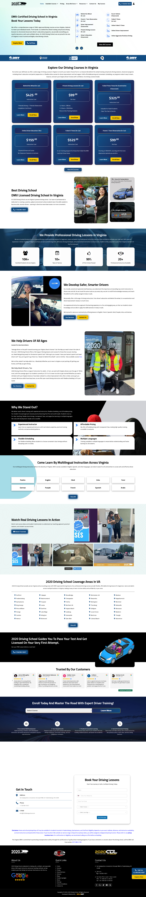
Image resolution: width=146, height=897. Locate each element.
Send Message (102, 817)
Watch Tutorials (20, 531)
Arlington (44, 615)
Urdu (98, 480)
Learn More (20, 114)
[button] (133, 680)
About (58, 880)
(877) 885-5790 (76, 842)
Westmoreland (45, 598)
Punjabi (48, 487)
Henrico (18, 618)
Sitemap (59, 882)
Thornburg (94, 605)
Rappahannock (120, 598)
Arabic (123, 487)
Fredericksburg (20, 598)
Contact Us (92, 3)
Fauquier (43, 602)
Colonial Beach (95, 618)
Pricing (62, 3)
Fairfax (68, 602)
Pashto (22, 480)
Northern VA (69, 605)
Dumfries (43, 608)
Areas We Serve (71, 3)
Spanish (98, 487)
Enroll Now (33, 114)
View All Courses (73, 169)
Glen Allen (69, 618)
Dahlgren (93, 608)
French (73, 487)
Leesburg (68, 612)
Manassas (119, 608)
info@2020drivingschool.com (27, 813)
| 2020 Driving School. (72, 892)
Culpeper (43, 595)
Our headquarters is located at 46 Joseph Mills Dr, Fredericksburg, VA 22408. (114, 867)
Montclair (118, 602)
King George (19, 605)
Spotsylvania (20, 602)
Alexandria (94, 598)
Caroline (18, 615)
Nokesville (119, 605)
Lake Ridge (44, 612)
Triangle (118, 615)
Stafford (18, 595)
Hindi (73, 480)
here (80, 357)
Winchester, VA (95, 595)
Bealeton (118, 612)
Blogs (58, 876)
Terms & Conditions (62, 884)
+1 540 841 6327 (126, 4)
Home (42, 3)
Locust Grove (94, 612)
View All (73, 496)
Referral (59, 874)
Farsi (123, 480)
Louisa (43, 605)
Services (59, 868)
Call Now (32, 43)
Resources (82, 3)
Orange (18, 612)
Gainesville (69, 615)
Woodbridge (69, 595)
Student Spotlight (61, 878)
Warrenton (119, 618)
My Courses (101, 3)
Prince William (20, 608)
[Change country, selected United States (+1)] (78, 795)
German (23, 487)
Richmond (44, 618)
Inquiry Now (17, 43)
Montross (93, 615)
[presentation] (76, 48)
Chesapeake (69, 598)
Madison (118, 595)
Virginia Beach (70, 608)
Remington (94, 602)
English (47, 480)
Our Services (70, 317)
